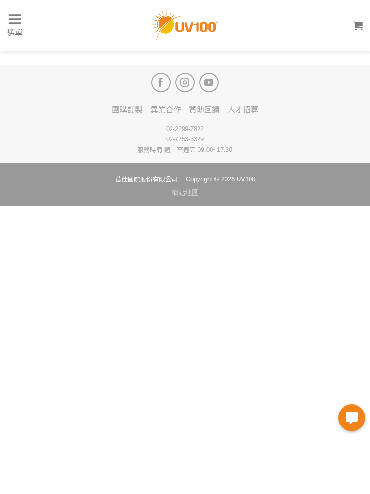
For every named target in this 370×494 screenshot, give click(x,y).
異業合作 (165, 110)
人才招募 (242, 110)
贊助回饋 (204, 110)
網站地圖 (185, 193)
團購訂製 (127, 110)
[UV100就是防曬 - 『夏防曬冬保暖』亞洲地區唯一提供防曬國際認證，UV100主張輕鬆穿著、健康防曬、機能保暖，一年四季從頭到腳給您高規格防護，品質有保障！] (185, 25)
